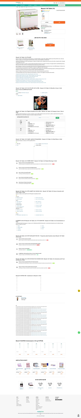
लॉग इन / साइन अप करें (61, 5)
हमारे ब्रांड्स (29, 5)
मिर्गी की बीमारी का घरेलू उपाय (25, 92)
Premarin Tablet (19, 205)
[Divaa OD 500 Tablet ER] (19, 365)
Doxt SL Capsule (19, 199)
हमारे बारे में (17, 398)
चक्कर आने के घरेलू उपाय (44, 143)
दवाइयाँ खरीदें (37, 398)
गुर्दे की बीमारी (19, 230)
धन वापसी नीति (27, 400)
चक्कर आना (37, 143)
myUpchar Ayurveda (18, 404)
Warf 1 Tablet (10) (38, 201)
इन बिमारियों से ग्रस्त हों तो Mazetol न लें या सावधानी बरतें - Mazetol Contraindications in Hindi (29, 80)
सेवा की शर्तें (27, 399)
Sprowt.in (17, 403)
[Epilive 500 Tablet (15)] (28, 365)
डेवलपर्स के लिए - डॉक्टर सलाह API (39, 406)
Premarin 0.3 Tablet (39, 205)
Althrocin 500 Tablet (20, 209)
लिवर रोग (43, 228)
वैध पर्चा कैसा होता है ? (46, 31)
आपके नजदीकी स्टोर (38, 403)
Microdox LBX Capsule (39, 197)
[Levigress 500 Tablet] (61, 365)
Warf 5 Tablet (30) (19, 201)
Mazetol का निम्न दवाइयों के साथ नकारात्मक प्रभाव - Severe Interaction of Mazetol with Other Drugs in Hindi (31, 78)
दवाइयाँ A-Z (35, 5)
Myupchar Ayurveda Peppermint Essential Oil (31, 48)
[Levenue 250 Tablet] (53, 365)
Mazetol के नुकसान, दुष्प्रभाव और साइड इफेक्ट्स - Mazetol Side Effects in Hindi (27, 76)
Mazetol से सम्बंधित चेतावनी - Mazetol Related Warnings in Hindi (25, 77)
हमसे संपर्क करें (17, 400)
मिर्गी (18, 92)
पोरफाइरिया (19, 228)
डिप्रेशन (19, 225)
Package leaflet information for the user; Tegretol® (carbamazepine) (39, 320)
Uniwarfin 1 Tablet (38, 202)
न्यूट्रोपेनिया (43, 227)
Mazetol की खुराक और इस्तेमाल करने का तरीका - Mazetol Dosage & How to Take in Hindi (28, 75)
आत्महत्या (43, 225)
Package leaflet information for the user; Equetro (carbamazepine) (38, 310)
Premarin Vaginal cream (20, 206)
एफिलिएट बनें (37, 409)
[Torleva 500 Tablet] (44, 365)
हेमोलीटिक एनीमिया (20, 227)
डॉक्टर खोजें (37, 404)
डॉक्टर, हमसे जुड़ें (47, 398)
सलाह (16, 5)
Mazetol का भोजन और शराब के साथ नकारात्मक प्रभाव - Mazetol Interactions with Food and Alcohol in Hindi (31, 82)
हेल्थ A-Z (41, 5)
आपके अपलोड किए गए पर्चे (47, 33)
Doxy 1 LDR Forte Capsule (40, 199)
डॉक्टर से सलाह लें (37, 399)
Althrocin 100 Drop (39, 209)
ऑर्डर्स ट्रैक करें (37, 400)
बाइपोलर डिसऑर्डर (20, 95)
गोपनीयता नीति (27, 398)
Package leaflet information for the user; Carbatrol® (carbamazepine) (39, 311)
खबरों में (17, 399)
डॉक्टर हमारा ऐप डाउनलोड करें (48, 400)
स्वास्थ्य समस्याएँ (22, 5)
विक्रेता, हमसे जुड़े (37, 405)
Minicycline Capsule (20, 197)
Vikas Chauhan (23, 297)
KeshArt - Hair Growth (18, 405)
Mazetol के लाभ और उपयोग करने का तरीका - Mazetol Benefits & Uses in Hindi (27, 74)
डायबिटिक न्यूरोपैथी (44, 95)
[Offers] (54, 2)
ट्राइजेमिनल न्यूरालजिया (44, 92)
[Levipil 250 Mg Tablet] (36, 365)
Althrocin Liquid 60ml (20, 211)
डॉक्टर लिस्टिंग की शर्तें (48, 399)
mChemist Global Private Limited (47, 26)
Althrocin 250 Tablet (39, 211)
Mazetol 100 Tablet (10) (20, 47)
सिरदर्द (17, 145)
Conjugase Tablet (38, 206)
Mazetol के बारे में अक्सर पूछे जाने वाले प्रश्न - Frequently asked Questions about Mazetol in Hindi (29, 81)
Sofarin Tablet (19, 202)
